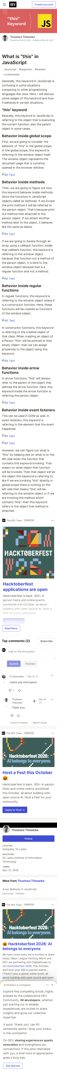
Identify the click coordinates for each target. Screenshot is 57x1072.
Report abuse (40, 722)
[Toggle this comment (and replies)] (4, 682)
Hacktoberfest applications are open (25, 586)
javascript (9, 69)
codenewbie (11, 74)
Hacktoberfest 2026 (19, 966)
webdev (40, 69)
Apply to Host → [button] (15, 809)
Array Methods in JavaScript (19, 891)
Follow (28, 838)
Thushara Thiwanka (22, 36)
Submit (14, 663)
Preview (30, 663)
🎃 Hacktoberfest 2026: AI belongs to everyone (27, 946)
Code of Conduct (19, 722)
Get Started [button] (13, 1065)
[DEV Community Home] (13, 4)
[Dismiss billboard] (52, 984)
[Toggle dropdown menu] (52, 520)
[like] (12, 715)
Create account (44, 4)
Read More (11, 628)
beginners (25, 69)
